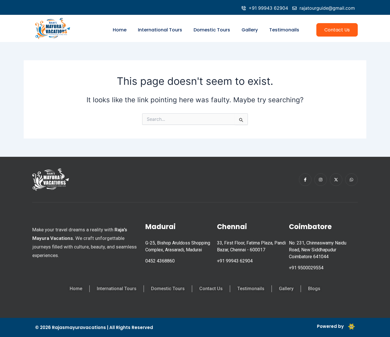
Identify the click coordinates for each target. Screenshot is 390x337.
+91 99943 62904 (268, 8)
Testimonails (284, 30)
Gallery (250, 30)
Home (119, 30)
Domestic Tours (212, 30)
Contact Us (337, 30)
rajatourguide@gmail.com (327, 8)
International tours (160, 30)
